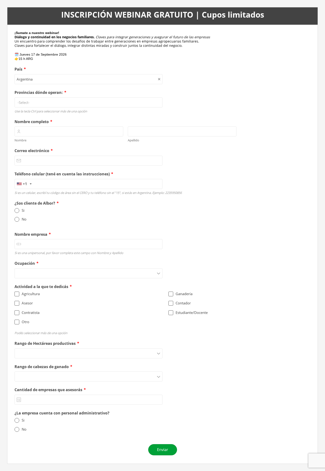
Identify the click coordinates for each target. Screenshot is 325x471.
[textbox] (88, 102)
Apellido (133, 140)
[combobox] (88, 79)
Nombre (20, 140)
